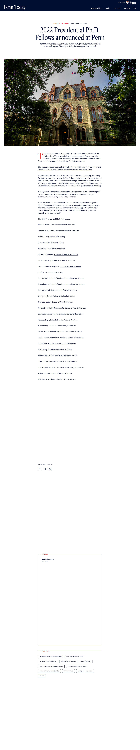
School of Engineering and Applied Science (66, 278)
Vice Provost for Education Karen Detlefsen (74, 170)
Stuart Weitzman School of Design (61, 296)
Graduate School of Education (66, 254)
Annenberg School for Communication (66, 332)
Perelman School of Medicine (63, 225)
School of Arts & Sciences (70, 266)
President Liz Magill (79, 167)
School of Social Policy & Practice (63, 320)
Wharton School (57, 242)
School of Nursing (57, 236)
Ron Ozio (45, 561)
